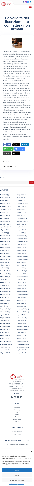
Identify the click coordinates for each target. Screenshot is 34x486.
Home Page (17, 407)
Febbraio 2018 (4, 341)
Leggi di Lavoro (12, 166)
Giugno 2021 (4, 282)
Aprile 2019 (3, 320)
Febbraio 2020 (4, 306)
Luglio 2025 (3, 212)
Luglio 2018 (20, 332)
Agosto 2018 (4, 332)
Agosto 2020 (4, 297)
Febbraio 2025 (21, 218)
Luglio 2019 (20, 315)
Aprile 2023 (3, 250)
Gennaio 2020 (21, 306)
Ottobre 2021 (4, 276)
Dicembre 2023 (4, 238)
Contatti (17, 417)
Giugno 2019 (4, 317)
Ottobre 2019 (4, 312)
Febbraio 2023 (4, 253)
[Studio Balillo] (7, 6)
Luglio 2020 (20, 297)
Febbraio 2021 (4, 288)
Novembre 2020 (21, 291)
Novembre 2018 (21, 326)
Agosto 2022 (4, 262)
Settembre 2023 (21, 241)
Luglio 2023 (20, 244)
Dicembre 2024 (21, 221)
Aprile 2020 (3, 303)
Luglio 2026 (3, 195)
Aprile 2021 (3, 285)
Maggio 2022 (20, 265)
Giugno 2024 (4, 230)
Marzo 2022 (20, 268)
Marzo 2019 (20, 320)
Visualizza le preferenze (17, 480)
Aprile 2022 (3, 268)
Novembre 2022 (21, 256)
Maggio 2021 (20, 282)
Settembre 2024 (4, 227)
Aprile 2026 (20, 197)
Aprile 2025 (20, 215)
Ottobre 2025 (20, 206)
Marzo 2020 (20, 303)
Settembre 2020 (21, 294)
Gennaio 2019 (21, 323)
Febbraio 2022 (4, 271)
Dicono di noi (17, 419)
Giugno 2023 (4, 247)
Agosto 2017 (4, 350)
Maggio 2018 (20, 335)
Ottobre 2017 (4, 347)
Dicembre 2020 (4, 291)
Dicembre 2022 (4, 256)
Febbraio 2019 (4, 323)
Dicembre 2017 (4, 344)
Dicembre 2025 (21, 203)
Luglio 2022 (20, 262)
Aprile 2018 (3, 338)
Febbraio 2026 (21, 200)
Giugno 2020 (4, 300)
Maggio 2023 (20, 247)
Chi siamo (17, 410)
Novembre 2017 (21, 344)
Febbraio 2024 (4, 236)
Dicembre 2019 (4, 309)
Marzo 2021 (20, 285)
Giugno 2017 (4, 353)
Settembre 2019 (21, 312)
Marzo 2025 (3, 218)
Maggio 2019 (20, 317)
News (17, 414)
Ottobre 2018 (4, 329)
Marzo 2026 (3, 200)
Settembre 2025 (4, 209)
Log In (17, 421)
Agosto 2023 (4, 244)
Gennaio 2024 (21, 236)
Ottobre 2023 (4, 241)
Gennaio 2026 (4, 203)
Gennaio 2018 (21, 341)
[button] (31, 451)
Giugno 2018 (4, 335)
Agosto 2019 (4, 315)
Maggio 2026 (4, 197)
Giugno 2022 (4, 265)
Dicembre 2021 (4, 274)
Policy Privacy (20, 484)
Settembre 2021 (21, 276)
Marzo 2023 (20, 250)
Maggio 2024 (20, 230)
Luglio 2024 (20, 227)
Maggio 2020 (20, 300)
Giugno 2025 (20, 212)
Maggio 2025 (4, 215)
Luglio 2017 (20, 350)
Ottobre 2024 (20, 224)
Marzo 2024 (20, 233)
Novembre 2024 (4, 224)
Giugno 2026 (20, 195)
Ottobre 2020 (4, 294)
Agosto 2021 (4, 279)
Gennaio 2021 (21, 288)
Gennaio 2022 (21, 271)
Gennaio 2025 (4, 221)
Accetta (17, 470)
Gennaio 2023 (21, 253)
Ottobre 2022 (4, 259)
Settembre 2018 (21, 329)
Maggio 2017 (20, 353)
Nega (17, 475)
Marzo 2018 (20, 338)
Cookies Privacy (13, 484)
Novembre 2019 (21, 309)
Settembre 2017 (21, 347)
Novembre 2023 (21, 238)
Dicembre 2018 (4, 326)
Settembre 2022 (21, 259)
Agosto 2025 (20, 209)
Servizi (17, 412)
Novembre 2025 (4, 206)
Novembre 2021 (21, 274)
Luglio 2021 (20, 279)
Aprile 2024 (3, 233)
